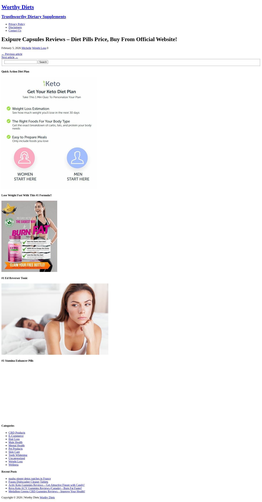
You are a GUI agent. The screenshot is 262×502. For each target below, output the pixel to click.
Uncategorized (17, 458)
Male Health (15, 442)
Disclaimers (15, 27)
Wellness (14, 464)
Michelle (26, 48)
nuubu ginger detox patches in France (30, 478)
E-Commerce (16, 435)
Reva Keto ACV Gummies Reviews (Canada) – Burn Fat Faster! (45, 488)
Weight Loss (39, 48)
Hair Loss (14, 439)
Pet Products (16, 448)
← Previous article (11, 54)
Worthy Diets (47, 497)
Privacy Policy (17, 24)
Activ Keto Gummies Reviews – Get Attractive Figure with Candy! (46, 485)
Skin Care (14, 451)
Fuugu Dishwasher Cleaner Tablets (28, 481)
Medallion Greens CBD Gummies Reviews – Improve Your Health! (47, 491)
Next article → (9, 57)
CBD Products (17, 432)
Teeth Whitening (18, 455)
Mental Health (17, 445)
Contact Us (15, 30)
